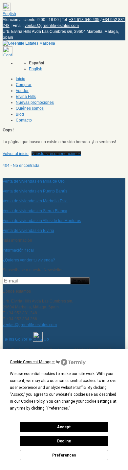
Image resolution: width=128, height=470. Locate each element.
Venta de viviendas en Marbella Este (35, 201)
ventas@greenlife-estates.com (52, 25)
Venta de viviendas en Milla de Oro (34, 181)
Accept (64, 427)
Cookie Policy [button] (32, 401)
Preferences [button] (57, 408)
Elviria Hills (26, 96)
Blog (20, 114)
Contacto (24, 120)
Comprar (24, 84)
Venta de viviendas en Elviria (28, 230)
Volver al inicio (16, 153)
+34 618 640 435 (84, 19)
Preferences (64, 455)
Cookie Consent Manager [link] (32, 362)
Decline (64, 441)
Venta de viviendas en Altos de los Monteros (42, 220)
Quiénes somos (30, 108)
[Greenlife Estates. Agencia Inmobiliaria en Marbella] (29, 43)
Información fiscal (18, 250)
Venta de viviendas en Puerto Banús (35, 191)
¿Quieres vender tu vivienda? (29, 260)
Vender (22, 90)
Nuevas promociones (35, 102)
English (9, 13)
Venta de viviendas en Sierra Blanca (35, 211)
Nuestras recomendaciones (56, 153)
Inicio (20, 79)
